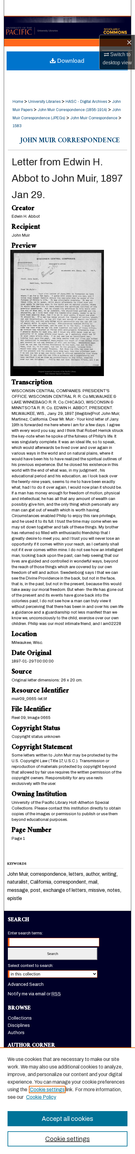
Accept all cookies (67, 1118)
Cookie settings (47, 1089)
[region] (67, 1100)
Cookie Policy (41, 1097)
